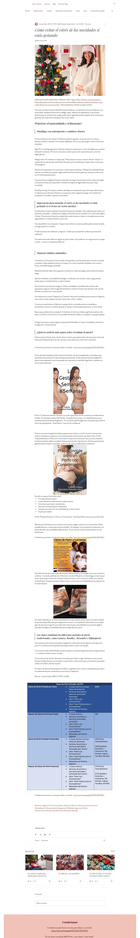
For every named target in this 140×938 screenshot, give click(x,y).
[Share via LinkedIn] (45, 834)
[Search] (115, 4)
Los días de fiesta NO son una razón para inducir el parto (100, 874)
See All (113, 851)
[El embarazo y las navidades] (70, 862)
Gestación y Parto (38, 11)
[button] (112, 11)
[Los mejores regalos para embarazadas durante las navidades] (39, 862)
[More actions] (104, 24)
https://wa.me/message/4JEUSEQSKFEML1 (69, 930)
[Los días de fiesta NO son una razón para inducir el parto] (101, 862)
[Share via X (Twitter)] (40, 834)
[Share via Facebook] (36, 834)
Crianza (78, 11)
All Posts (27, 11)
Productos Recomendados (98, 11)
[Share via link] (50, 834)
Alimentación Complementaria (64, 11)
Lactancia (49, 11)
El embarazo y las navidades (69, 873)
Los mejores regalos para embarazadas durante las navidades (37, 874)
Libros (85, 11)
